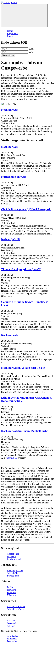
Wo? (31, 52)
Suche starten (8, 55)
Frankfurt (11, 592)
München (11, 595)
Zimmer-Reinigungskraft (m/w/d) (21, 269)
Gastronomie (13, 553)
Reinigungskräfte (15, 570)
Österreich (12, 623)
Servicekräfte (13, 575)
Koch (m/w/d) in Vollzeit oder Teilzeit (23, 367)
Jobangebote (11, 458)
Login (10, 36)
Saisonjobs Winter (15, 609)
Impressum (12, 638)
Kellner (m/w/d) (10, 239)
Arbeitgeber (12, 636)
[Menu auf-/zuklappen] (24, 15)
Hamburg (11, 590)
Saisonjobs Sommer (16, 606)
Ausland (11, 620)
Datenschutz (12, 641)
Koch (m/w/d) (9, 109)
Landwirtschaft (14, 559)
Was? (31, 49)
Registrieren (12, 33)
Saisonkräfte (12, 573)
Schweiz (11, 626)
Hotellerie (11, 556)
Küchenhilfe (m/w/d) (13, 176)
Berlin (10, 587)
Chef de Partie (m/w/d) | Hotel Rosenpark (26, 209)
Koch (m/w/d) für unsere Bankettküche (24, 430)
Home (10, 31)
